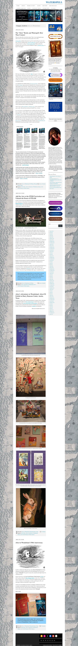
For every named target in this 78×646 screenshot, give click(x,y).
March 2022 (51, 279)
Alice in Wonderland (25, 183)
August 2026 (51, 231)
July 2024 (51, 253)
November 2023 (52, 258)
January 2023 (52, 267)
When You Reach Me (30, 43)
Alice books (23, 186)
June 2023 (51, 263)
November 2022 (52, 270)
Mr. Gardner (20, 85)
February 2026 (52, 238)
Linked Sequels (21, 8)
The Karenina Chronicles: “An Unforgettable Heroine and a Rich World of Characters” (55, 179)
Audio (39, 5)
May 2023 (51, 264)
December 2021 (52, 283)
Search (49, 224)
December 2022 (52, 269)
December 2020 (52, 298)
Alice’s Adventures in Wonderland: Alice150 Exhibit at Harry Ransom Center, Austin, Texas (31, 296)
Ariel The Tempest (25, 165)
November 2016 (52, 312)
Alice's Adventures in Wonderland (32, 186)
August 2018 (51, 309)
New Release (53, 5)
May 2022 (51, 276)
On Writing (31, 183)
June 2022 (51, 274)
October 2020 (52, 301)
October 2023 (52, 260)
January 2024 (52, 255)
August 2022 (51, 273)
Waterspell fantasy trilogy (33, 531)
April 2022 (51, 277)
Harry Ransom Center (29, 301)
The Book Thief (18, 40)
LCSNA (20, 204)
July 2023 (51, 261)
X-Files (53, 8)
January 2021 (52, 296)
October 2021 (52, 286)
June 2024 (51, 254)
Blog (29, 8)
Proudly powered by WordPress (47, 645)
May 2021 (51, 293)
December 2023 (52, 257)
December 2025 (52, 241)
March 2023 (51, 266)
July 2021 (51, 290)
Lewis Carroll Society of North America (30, 303)
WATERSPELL (54, 2)
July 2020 (51, 304)
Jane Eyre (19, 114)
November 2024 (52, 248)
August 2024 (51, 251)
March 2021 (51, 295)
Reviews (45, 5)
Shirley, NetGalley (39, 173)
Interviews (46, 8)
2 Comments (43, 626)
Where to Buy (31, 5)
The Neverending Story (32, 42)
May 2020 (51, 305)
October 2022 (52, 271)
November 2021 (52, 285)
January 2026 (52, 239)
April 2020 (51, 306)
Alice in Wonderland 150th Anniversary (29, 542)
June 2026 (51, 232)
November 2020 (52, 299)
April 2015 (51, 314)
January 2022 (52, 282)
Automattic (60, 645)
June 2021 (51, 292)
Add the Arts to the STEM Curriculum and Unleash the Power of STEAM (30, 197)
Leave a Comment (42, 183)
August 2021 (51, 289)
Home (18, 5)
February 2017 (52, 311)
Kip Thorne (29, 268)
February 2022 (52, 280)
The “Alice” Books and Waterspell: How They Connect (29, 34)
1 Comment (43, 531)
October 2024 (52, 250)
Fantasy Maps (37, 8)
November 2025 (52, 242)
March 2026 (51, 236)
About (23, 5)
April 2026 (51, 235)
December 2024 (52, 247)
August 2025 (51, 244)
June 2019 (51, 308)
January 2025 (52, 245)
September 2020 (52, 302)
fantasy (39, 186)
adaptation (34, 306)
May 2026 (51, 234)
